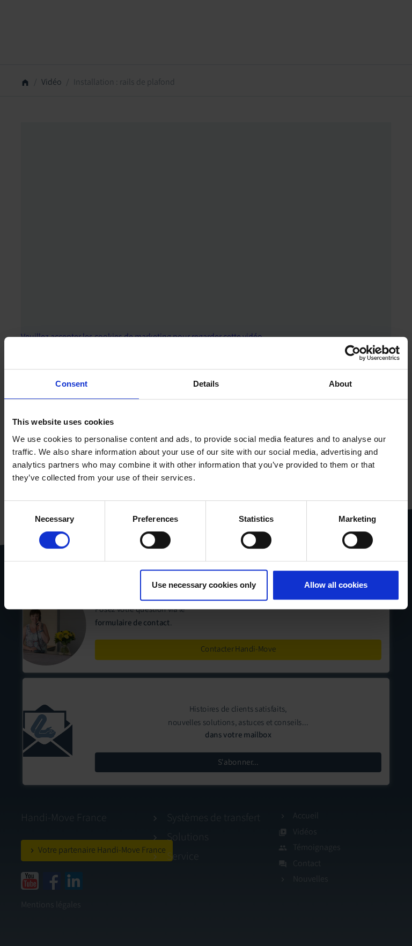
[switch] (155, 540)
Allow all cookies (335, 584)
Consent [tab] (71, 383)
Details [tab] (206, 383)
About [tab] (340, 383)
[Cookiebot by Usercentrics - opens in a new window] (353, 353)
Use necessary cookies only (204, 584)
